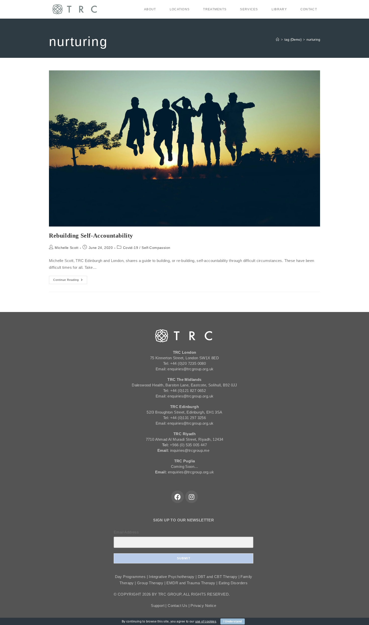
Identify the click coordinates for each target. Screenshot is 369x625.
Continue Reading (70, 278)
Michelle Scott (66, 248)
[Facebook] (177, 496)
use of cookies (205, 621)
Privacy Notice (203, 605)
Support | (159, 605)
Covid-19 (130, 248)
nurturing (313, 39)
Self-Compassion (156, 248)
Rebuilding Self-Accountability (91, 235)
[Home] (277, 39)
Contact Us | (179, 605)
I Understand (232, 621)
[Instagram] (191, 496)
